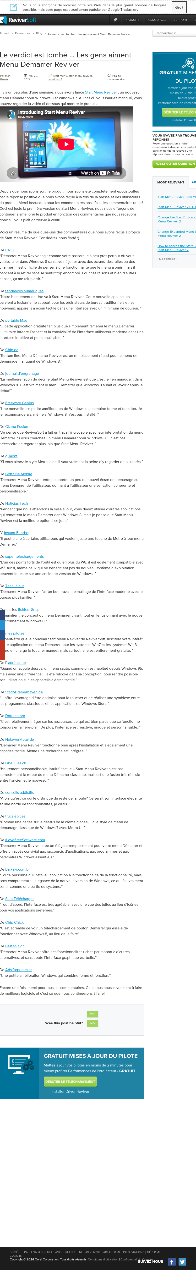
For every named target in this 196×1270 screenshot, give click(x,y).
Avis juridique (65, 1252)
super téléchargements (24, 556)
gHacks (11, 456)
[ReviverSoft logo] (18, 20)
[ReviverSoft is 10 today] (105, 19)
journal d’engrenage (22, 373)
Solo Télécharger (19, 898)
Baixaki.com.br (17, 869)
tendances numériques (24, 291)
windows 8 (55, 79)
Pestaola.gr (14, 946)
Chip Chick (14, 922)
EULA (48, 1252)
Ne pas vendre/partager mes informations (111, 1252)
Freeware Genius (19, 403)
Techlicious (14, 586)
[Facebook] (172, 1265)
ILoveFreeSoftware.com (25, 840)
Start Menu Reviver (101, 92)
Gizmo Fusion (16, 426)
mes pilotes (14, 633)
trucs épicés (15, 816)
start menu (60, 75)
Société (15, 1252)
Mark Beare (5, 77)
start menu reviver (80, 75)
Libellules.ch (15, 763)
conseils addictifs (19, 792)
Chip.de (11, 350)
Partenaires (33, 1252)
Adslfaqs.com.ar (18, 969)
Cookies (147, 1259)
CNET (10, 250)
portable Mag (16, 320)
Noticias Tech (16, 503)
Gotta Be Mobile (18, 474)
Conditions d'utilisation (103, 1259)
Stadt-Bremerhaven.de (24, 692)
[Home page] (115, 19)
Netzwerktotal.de (19, 739)
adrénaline (17, 662)
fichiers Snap (28, 609)
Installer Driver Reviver (70, 1091)
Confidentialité (130, 1259)
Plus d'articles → (168, 258)
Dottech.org (15, 715)
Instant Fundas (16, 532)
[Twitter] (182, 1265)
